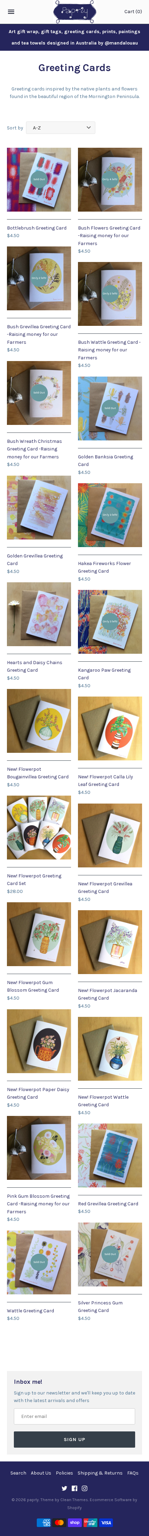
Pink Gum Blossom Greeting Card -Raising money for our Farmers (38, 1204)
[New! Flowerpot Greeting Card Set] (39, 827)
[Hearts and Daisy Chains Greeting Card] (39, 614)
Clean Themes (74, 1499)
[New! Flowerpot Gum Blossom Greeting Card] (39, 934)
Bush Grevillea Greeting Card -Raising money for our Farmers (39, 334)
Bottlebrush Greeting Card (37, 228)
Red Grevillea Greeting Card (108, 1204)
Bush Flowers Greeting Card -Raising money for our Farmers (109, 235)
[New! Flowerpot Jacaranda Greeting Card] (110, 942)
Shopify (74, 1507)
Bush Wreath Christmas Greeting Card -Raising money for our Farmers (34, 449)
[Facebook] (74, 1489)
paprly (33, 1499)
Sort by (15, 128)
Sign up (74, 1439)
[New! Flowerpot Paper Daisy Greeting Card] (39, 1041)
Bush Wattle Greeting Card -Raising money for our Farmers (109, 350)
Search (18, 1473)
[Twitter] (64, 1489)
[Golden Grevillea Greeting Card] (39, 507)
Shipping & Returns (100, 1473)
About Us (41, 1473)
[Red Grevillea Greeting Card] (110, 1155)
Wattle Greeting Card (30, 1311)
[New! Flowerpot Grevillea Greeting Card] (110, 835)
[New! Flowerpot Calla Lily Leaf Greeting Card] (110, 728)
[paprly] (74, 12)
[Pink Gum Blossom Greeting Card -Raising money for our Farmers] (39, 1148)
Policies (64, 1473)
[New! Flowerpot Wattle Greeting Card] (110, 1049)
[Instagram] (84, 1489)
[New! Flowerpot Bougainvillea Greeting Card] (39, 721)
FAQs (133, 1473)
